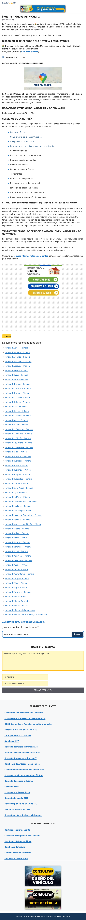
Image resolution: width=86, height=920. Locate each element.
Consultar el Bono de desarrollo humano (23, 815)
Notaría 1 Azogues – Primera (17, 366)
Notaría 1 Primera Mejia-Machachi (20, 610)
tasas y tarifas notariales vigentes (32, 256)
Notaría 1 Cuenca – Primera (17, 411)
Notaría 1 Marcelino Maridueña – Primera (23, 524)
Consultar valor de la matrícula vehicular (23, 713)
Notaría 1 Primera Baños (16, 596)
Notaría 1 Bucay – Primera (16, 379)
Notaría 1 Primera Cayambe (17, 601)
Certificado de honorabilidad (17, 841)
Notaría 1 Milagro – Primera (17, 529)
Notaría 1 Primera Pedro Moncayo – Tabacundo (26, 614)
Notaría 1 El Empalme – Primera (19, 429)
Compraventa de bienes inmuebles (26, 137)
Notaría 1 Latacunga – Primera (18, 511)
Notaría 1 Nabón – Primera (17, 538)
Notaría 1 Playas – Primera (16, 587)
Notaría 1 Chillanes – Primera (18, 388)
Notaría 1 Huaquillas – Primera (18, 479)
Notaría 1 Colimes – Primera (17, 402)
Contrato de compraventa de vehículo (22, 835)
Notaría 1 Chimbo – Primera (17, 393)
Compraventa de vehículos (22, 141)
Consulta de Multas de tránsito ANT (21, 747)
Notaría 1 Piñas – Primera (16, 583)
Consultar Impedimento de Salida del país (24, 769)
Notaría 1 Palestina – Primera (18, 556)
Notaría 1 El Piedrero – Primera (18, 434)
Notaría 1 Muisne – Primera (17, 533)
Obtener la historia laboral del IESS (20, 730)
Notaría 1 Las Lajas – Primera (18, 506)
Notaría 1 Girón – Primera (16, 452)
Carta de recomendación (16, 858)
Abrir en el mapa (30, 52)
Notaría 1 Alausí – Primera (16, 348)
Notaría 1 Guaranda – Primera (18, 470)
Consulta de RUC (12, 787)
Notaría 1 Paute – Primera (16, 569)
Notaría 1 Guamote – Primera (18, 461)
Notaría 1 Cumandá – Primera (18, 415)
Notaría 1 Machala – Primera (17, 520)
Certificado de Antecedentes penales (22, 764)
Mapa (68, 916)
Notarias (7, 336)
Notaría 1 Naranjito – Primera (18, 547)
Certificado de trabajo (14, 847)
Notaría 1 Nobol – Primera (16, 551)
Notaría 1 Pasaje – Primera (17, 565)
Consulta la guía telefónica (17, 792)
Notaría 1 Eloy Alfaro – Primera (18, 443)
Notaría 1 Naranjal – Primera (17, 542)
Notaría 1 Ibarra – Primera (16, 483)
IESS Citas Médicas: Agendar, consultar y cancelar (28, 724)
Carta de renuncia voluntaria (17, 853)
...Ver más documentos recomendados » (23, 622)
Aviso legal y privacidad (55, 916)
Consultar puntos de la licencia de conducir (24, 718)
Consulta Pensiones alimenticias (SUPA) (23, 775)
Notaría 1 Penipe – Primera (17, 578)
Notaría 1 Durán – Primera (16, 425)
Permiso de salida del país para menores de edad (32, 146)
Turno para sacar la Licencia (17, 735)
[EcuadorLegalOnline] (9, 3)
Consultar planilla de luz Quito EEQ (20, 804)
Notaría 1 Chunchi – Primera (17, 397)
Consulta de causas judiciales (18, 781)
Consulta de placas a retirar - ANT (20, 758)
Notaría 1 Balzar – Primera (16, 375)
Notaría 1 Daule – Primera (16, 420)
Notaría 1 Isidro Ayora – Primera (19, 488)
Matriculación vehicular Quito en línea (22, 752)
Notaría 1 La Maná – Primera (17, 497)
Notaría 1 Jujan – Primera (16, 492)
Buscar (77, 634)
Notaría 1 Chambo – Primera (17, 384)
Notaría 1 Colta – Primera (16, 406)
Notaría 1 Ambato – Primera (17, 352)
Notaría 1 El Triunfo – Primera (18, 438)
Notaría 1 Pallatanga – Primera (18, 560)
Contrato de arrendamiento (17, 830)
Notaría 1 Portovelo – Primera (18, 592)
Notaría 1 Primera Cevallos (17, 605)
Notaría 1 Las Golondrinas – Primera (21, 501)
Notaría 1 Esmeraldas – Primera (19, 447)
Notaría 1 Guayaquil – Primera (18, 474)
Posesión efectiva (18, 132)
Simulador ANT (11, 741)
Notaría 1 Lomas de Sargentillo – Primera (23, 515)
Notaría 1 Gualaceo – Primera (18, 456)
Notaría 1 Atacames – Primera (18, 361)
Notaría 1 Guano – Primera (16, 465)
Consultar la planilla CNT (16, 798)
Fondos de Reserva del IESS (17, 809)
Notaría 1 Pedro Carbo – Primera (19, 574)
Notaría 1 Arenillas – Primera (17, 357)
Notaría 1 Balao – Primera (16, 370)
